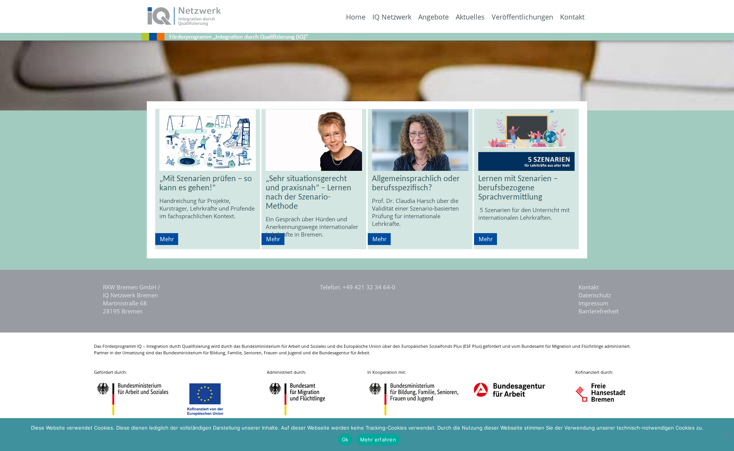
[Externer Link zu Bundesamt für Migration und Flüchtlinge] (303, 416)
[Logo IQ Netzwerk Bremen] (111, 24)
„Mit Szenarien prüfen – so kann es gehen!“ (205, 184)
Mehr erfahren (378, 439)
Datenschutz (594, 295)
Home (355, 17)
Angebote (433, 17)
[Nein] (724, 434)
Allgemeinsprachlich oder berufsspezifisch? (416, 184)
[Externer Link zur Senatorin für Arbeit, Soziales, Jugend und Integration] (607, 416)
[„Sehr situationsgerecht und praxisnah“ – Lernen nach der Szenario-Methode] (313, 140)
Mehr (167, 239)
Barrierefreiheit (598, 311)
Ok (345, 439)
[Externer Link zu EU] (211, 416)
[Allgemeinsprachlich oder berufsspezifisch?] (420, 140)
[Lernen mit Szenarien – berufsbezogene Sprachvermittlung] (526, 140)
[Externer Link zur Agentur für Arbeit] (509, 416)
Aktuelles (470, 17)
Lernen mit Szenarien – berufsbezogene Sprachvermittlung (518, 188)
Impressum (593, 303)
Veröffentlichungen (522, 17)
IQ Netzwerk (391, 17)
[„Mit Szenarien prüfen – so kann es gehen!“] (207, 140)
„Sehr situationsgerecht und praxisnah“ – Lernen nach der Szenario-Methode (308, 193)
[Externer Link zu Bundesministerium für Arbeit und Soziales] (138, 416)
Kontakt (572, 17)
